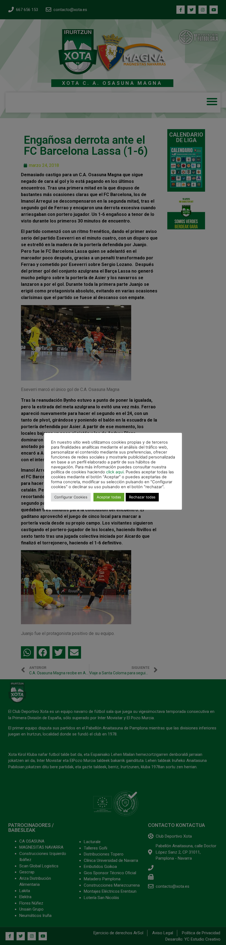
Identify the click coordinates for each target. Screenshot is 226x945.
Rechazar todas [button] (142, 497)
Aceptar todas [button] (109, 497)
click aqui (114, 471)
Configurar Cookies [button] (70, 497)
